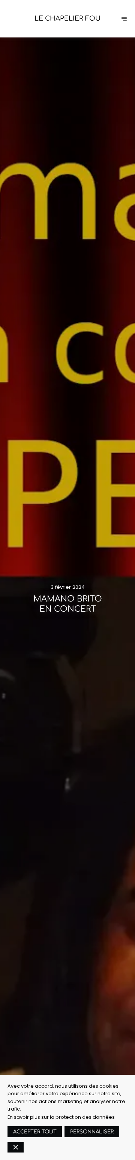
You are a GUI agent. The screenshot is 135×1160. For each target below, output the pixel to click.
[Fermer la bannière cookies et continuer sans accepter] (16, 1147)
